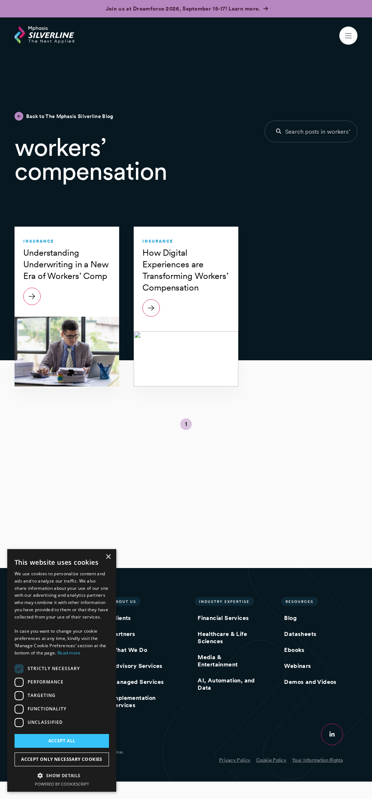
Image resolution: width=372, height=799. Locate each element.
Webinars (297, 665)
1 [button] (186, 424)
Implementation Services (133, 701)
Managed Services (137, 681)
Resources (300, 601)
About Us (124, 601)
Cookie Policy (271, 760)
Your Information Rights (317, 760)
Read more (69, 653)
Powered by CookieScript (62, 784)
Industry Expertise (224, 601)
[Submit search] (278, 131)
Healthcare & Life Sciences (222, 637)
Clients (121, 618)
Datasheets (300, 633)
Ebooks (294, 649)
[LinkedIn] (332, 734)
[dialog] (61, 670)
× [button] (108, 557)
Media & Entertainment (218, 661)
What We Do (129, 649)
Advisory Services (137, 665)
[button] (62, 775)
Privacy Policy (234, 760)
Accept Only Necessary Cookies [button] (61, 759)
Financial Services (223, 618)
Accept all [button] (62, 741)
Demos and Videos (310, 681)
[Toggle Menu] (348, 36)
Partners (123, 633)
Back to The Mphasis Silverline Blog (69, 116)
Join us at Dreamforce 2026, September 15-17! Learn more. (184, 8)
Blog (290, 618)
